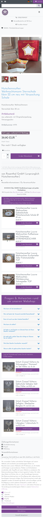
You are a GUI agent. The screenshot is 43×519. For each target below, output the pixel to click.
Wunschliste (7, 150)
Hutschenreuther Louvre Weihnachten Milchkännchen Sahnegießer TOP (26, 278)
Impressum (23, 485)
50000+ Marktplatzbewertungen (14, 28)
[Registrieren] (5, 1)
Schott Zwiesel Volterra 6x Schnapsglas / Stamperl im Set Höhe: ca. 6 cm (27, 364)
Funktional (8, 501)
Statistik (7, 494)
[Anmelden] (2, 1)
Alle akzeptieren (21, 507)
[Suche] (39, 5)
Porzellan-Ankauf (22, 24)
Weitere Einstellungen (8, 503)
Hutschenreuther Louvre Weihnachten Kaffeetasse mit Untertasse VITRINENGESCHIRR (27, 235)
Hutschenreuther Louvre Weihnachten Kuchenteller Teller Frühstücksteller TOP (27, 256)
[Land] (28, 1)
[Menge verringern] (7, 157)
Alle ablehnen (22, 511)
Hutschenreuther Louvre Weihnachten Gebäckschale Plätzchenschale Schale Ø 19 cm (27, 212)
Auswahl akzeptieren (21, 515)
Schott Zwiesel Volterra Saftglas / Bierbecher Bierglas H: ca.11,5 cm (26, 403)
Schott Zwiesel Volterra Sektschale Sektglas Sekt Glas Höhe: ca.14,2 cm (27, 384)
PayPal (7, 499)
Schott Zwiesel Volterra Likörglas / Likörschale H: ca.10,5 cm (27, 423)
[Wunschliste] (31, 1)
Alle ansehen (8, 356)
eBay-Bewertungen (18, 192)
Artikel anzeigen (27, 370)
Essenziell (7, 492)
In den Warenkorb (25, 156)
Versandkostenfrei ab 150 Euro (22, 21)
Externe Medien (9, 496)
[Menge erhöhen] (7, 154)
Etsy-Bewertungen (35, 192)
